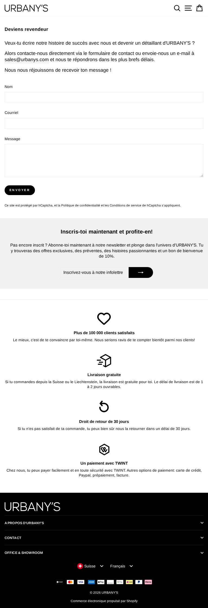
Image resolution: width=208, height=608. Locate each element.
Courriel (11, 113)
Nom (9, 87)
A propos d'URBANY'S (24, 523)
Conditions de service (125, 205)
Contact (13, 538)
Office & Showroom (24, 553)
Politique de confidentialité (80, 205)
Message (12, 139)
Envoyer (19, 190)
